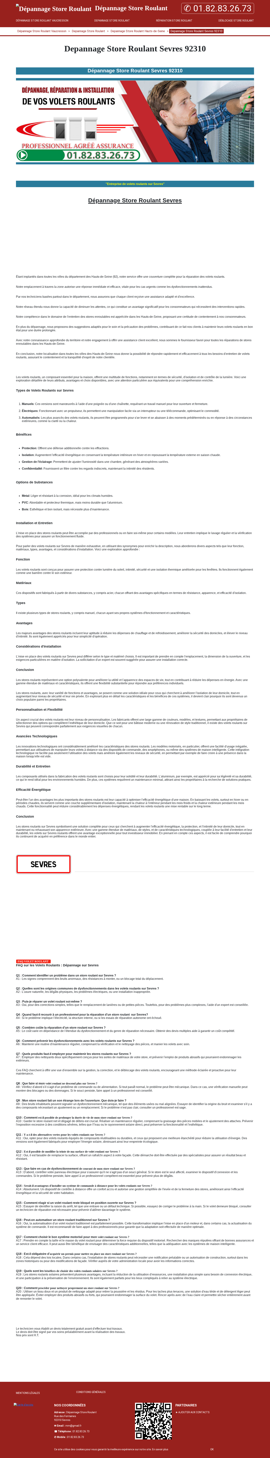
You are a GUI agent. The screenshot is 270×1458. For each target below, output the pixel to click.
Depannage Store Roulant (112, 20)
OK (212, 1449)
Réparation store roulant (174, 20)
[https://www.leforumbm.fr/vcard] (153, 1421)
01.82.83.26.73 (81, 1431)
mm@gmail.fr (73, 1425)
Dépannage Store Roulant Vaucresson (42, 20)
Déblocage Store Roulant (236, 20)
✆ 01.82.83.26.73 (218, 8)
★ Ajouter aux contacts (192, 1412)
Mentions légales (28, 1393)
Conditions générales (91, 1392)
